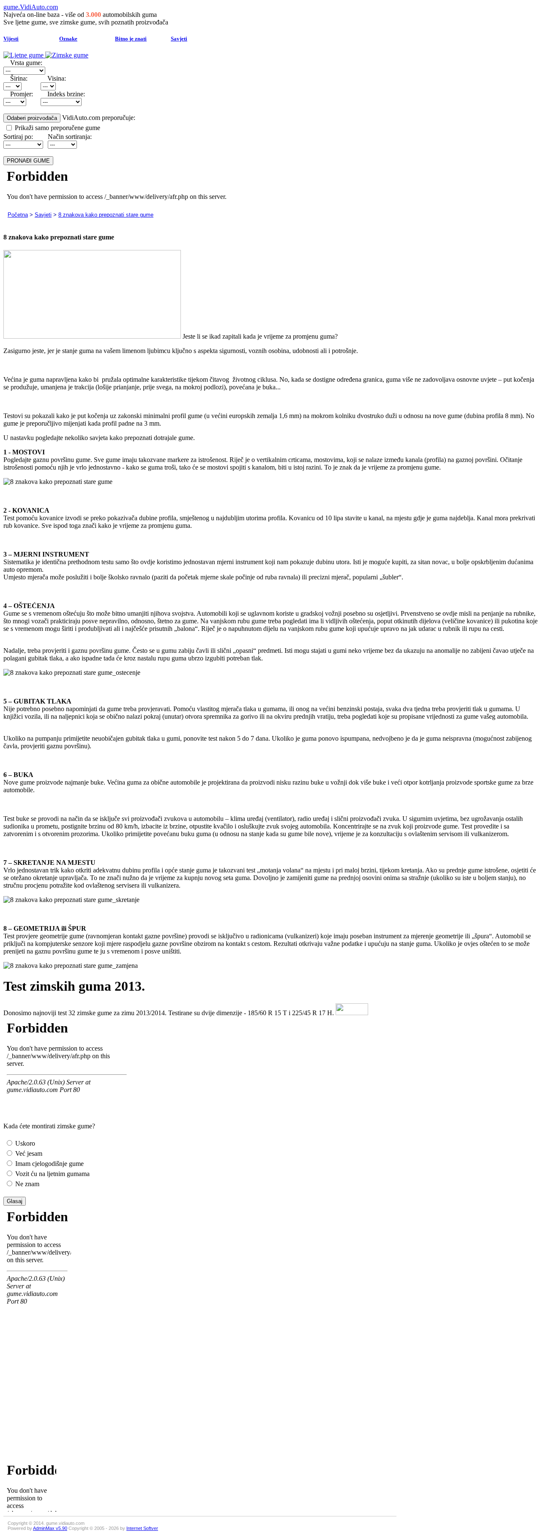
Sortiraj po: (18, 136)
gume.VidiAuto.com (30, 7)
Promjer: (21, 94)
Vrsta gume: (26, 62)
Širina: (18, 78)
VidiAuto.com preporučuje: (98, 117)
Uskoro (24, 1143)
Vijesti (11, 38)
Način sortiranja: (70, 136)
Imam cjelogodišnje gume (49, 1163)
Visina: (56, 78)
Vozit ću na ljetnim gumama (52, 1173)
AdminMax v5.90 (50, 1528)
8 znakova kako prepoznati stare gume (105, 215)
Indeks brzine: (66, 94)
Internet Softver (142, 1528)
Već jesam (28, 1153)
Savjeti (179, 38)
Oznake (68, 38)
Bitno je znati (131, 38)
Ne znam (26, 1183)
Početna (18, 215)
